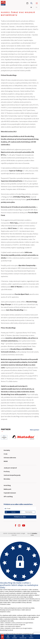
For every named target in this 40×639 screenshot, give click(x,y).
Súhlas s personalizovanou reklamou (10, 626)
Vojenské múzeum (10, 493)
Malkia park (7, 489)
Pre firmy (7, 472)
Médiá (6, 461)
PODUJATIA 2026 (23, 637)
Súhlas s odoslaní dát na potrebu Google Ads (12, 625)
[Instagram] (19, 525)
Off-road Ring (8, 497)
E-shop (8, 637)
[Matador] (24, 437)
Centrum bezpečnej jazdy (12, 475)
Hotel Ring (7, 485)
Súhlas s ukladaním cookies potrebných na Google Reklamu (16, 623)
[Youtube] (23, 525)
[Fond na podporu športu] (5, 437)
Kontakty (31, 637)
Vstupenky (14, 637)
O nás (5, 454)
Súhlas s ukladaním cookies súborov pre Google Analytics (16, 628)
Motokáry (7, 479)
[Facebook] (15, 525)
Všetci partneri (34, 430)
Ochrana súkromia (10, 458)
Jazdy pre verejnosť (10, 468)
